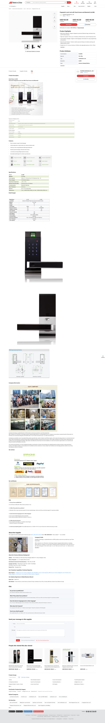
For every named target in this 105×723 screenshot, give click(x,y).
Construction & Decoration (17, 8)
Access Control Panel (35, 684)
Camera (10, 679)
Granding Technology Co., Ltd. (68, 14)
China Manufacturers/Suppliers (43, 715)
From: (14, 623)
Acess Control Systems (43, 572)
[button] (65, 2)
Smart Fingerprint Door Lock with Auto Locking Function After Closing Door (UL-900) (52, 667)
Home (10, 8)
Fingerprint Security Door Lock (15, 705)
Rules (95, 6)
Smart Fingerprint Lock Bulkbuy (44, 705)
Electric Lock (21, 574)
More (10, 707)
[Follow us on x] (88, 711)
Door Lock (29, 8)
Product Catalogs (25, 677)
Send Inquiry (68, 24)
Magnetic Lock (15, 574)
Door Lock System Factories (50, 702)
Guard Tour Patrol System (29, 574)
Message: (13, 630)
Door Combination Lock (62, 702)
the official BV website (36, 534)
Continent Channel (67, 715)
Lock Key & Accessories (14, 696)
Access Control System (56, 679)
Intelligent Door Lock (78, 682)
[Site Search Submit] (69, 2)
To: (14, 626)
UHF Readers (54, 684)
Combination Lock (32, 696)
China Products (33, 715)
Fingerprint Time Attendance (32, 572)
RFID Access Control (53, 572)
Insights (78, 715)
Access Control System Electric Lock (87, 665)
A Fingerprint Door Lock (86, 702)
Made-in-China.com (47, 716)
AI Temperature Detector (13, 682)
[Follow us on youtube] (92, 711)
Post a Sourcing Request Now (42, 640)
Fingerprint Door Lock (36, 8)
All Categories (13, 6)
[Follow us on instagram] (90, 711)
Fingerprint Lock (61, 572)
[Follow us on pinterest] (93, 711)
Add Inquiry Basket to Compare (33, 51)
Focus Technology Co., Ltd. (44, 718)
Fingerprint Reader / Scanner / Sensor (16, 684)
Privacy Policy (71, 718)
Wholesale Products (52, 715)
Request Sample (81, 27)
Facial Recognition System (79, 679)
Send (18, 640)
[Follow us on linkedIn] (95, 711)
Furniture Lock (24, 696)
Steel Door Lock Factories (37, 702)
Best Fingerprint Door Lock (74, 702)
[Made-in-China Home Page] (15, 2)
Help (74, 6)
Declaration (65, 718)
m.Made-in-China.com (55, 716)
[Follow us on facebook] (86, 711)
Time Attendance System (35, 679)
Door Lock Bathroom (63, 696)
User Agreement (59, 718)
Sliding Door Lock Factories (25, 702)
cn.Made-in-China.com (64, 716)
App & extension (81, 6)
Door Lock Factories (13, 702)
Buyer (68, 6)
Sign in (95, 3)
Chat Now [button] (88, 24)
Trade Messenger (28, 711)
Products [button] (28, 2)
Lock (24, 8)
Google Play (19, 711)
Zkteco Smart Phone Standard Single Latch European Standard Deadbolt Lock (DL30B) (34, 667)
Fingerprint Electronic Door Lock (30, 705)
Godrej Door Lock (53, 696)
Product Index (73, 715)
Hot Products (28, 715)
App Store (11, 711)
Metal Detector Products (79, 684)
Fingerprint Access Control (21, 572)
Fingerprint (37, 574)
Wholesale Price (59, 715)
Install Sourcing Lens (39, 711)
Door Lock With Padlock (43, 696)
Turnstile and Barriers (56, 682)
